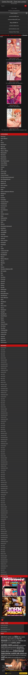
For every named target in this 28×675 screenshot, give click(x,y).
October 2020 (3, 490)
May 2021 (3, 476)
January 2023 (4, 435)
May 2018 (3, 549)
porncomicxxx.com (14, 28)
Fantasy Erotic (4, 201)
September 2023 (4, 419)
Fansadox (3, 199)
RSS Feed (10, 10)
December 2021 (4, 461)
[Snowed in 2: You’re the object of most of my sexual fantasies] (14, 94)
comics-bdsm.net (14, 25)
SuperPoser (4, 315)
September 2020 (4, 492)
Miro (2, 264)
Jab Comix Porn (4, 627)
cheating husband (7, 642)
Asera (2, 142)
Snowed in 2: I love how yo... (14, 127)
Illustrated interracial (6, 226)
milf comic (8, 657)
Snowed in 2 (20, 59)
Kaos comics (4, 240)
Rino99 (2, 287)
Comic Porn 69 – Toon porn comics (14, 1)
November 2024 (4, 390)
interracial (18, 651)
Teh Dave (3, 326)
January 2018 (4, 557)
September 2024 (4, 394)
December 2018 (4, 535)
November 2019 (4, 512)
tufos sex (23, 657)
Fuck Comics (14, 13)
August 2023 (3, 421)
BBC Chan (3, 148)
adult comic (7, 637)
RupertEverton (4, 293)
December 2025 (4, 364)
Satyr (2, 299)
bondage (9, 640)
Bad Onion (3, 144)
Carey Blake (4, 162)
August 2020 (3, 494)
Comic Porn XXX (4, 625)
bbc (16, 636)
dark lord (4, 647)
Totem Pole (4, 332)
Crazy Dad (3, 173)
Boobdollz (3, 156)
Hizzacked (3, 220)
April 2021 (3, 478)
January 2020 (4, 508)
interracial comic (9, 653)
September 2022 (4, 443)
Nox (2, 273)
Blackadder (4, 152)
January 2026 (4, 362)
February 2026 (4, 360)
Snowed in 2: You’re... (14, 104)
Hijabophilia (4, 218)
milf (16, 59)
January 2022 (4, 459)
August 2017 (3, 568)
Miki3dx (3, 262)
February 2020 (4, 506)
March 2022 (3, 455)
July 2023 (3, 423)
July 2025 (3, 374)
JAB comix (3, 230)
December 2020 (4, 486)
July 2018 (3, 545)
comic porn (13, 59)
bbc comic (22, 637)
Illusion (3, 224)
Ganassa (3, 207)
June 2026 (3, 351)
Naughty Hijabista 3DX (7, 269)
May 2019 (3, 525)
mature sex (18, 655)
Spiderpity (3, 309)
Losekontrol (4, 252)
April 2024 (3, 404)
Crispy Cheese (4, 175)
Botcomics (3, 158)
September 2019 (4, 517)
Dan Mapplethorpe (5, 179)
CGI (2, 169)
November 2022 (4, 439)
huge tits (11, 651)
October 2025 (3, 368)
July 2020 (3, 496)
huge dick (5, 651)
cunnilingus (11, 129)
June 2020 (3, 498)
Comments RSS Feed (16, 10)
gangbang (20, 647)
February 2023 (4, 433)
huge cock (20, 649)
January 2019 (4, 533)
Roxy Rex (3, 291)
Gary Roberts (4, 209)
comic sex (10, 83)
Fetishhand (4, 203)
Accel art (3, 136)
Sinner (2, 307)
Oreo (2, 275)
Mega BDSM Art (14, 22)
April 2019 (3, 527)
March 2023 (3, 431)
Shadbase (3, 301)
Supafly (3, 311)
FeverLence (4, 205)
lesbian (5, 655)
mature (13, 655)
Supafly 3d (3, 313)
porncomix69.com (14, 16)
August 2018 (3, 543)
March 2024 (3, 406)
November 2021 (4, 464)
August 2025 (3, 372)
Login (15, 8)
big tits (9, 59)
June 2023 (3, 425)
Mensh (2, 260)
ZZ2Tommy (4, 342)
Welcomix (3, 340)
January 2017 (4, 572)
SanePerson (4, 295)
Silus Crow (3, 305)
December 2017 (4, 559)
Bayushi (3, 146)
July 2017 (3, 570)
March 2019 (3, 529)
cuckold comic (22, 645)
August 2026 (3, 347)
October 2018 (3, 539)
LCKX (2, 248)
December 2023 (4, 413)
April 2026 (3, 355)
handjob (3, 648)
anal (13, 637)
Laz (2, 246)
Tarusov (3, 322)
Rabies (2, 285)
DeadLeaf (3, 183)
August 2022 (3, 445)
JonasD (3, 238)
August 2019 (3, 519)
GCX (2, 211)
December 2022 (4, 437)
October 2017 (3, 563)
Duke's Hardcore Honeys (7, 191)
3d (2, 637)
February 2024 (4, 409)
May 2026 (3, 353)
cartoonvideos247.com (14, 19)
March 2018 (3, 553)
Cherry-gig (3, 171)
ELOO (2, 195)
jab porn (13, 83)
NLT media (3, 271)
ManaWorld (4, 254)
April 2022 (3, 453)
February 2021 (4, 482)
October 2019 (3, 515)
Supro (2, 317)
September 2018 (4, 541)
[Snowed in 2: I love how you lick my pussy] (14, 118)
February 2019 (4, 531)
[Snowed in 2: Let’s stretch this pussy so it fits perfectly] (14, 71)
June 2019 (3, 523)
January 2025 (4, 386)
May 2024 (3, 402)
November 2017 (4, 561)
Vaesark (3, 336)
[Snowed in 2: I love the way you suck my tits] (14, 47)
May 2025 (3, 378)
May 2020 (3, 500)
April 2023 (3, 429)
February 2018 (4, 555)
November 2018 (4, 537)
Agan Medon (4, 138)
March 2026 (3, 357)
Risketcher (3, 289)
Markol (2, 256)
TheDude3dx (4, 330)
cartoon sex (22, 640)
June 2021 (3, 474)
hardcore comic (9, 648)
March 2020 (3, 504)
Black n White (4, 150)
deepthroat (9, 647)
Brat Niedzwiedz (5, 160)
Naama (2, 266)
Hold (2, 222)
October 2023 (3, 417)
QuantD (3, 281)
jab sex (11, 106)
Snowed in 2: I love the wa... (14, 57)
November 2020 (4, 488)
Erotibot (3, 197)
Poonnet (3, 279)
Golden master (4, 213)
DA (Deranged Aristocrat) (7, 177)
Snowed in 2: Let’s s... (14, 80)
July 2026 (3, 349)
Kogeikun (3, 244)
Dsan (2, 189)
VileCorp (3, 338)
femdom (15, 647)
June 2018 (3, 547)
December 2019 (4, 510)
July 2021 (3, 472)
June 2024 (3, 400)
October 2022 (3, 441)
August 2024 (3, 396)
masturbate (9, 655)
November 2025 (4, 366)
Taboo (2, 319)
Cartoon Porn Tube (14, 32)
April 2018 (3, 551)
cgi (2, 642)
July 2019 (3, 521)
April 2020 (3, 502)
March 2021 (3, 480)
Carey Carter (4, 164)
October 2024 (3, 392)
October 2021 (3, 466)
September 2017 (4, 566)
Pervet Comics (4, 631)
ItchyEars (3, 228)
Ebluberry (3, 193)
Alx (1, 140)
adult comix (6, 129)
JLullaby (3, 234)
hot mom (15, 648)
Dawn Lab (3, 181)
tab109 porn (18, 657)
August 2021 (3, 470)
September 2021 (4, 468)
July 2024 (3, 398)
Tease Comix (4, 324)
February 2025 (4, 384)
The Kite (3, 328)
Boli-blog (3, 154)
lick (17, 129)
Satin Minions (4, 297)
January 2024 (4, 411)
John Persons (4, 236)
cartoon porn (15, 640)
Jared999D (3, 232)
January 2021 (4, 484)
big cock (10, 638)
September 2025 (4, 370)
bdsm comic (4, 638)
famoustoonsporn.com (5, 629)
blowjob (4, 640)
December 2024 (4, 388)
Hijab (2, 216)
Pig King (3, 277)
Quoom (3, 283)
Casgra (2, 167)
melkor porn (23, 655)
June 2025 (3, 376)
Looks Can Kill (4, 250)
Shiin (2, 303)
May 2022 (3, 451)
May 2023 (3, 427)
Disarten (3, 187)
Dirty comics (4, 185)
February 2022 (4, 457)
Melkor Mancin (4, 258)
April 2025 (3, 380)
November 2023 (4, 415)
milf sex (13, 657)
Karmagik (3, 242)
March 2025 (3, 382)
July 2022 (3, 447)
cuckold (15, 645)
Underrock (3, 334)
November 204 (4, 574)
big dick (15, 638)
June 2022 (3, 449)
